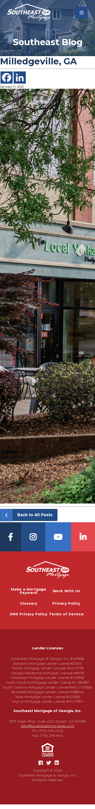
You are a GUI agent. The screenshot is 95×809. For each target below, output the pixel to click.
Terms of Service (66, 614)
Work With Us (66, 591)
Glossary (28, 603)
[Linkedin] (20, 77)
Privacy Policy (66, 603)
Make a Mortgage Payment (28, 591)
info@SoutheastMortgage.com (47, 726)
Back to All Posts (34, 515)
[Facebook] (6, 77)
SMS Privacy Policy (28, 614)
